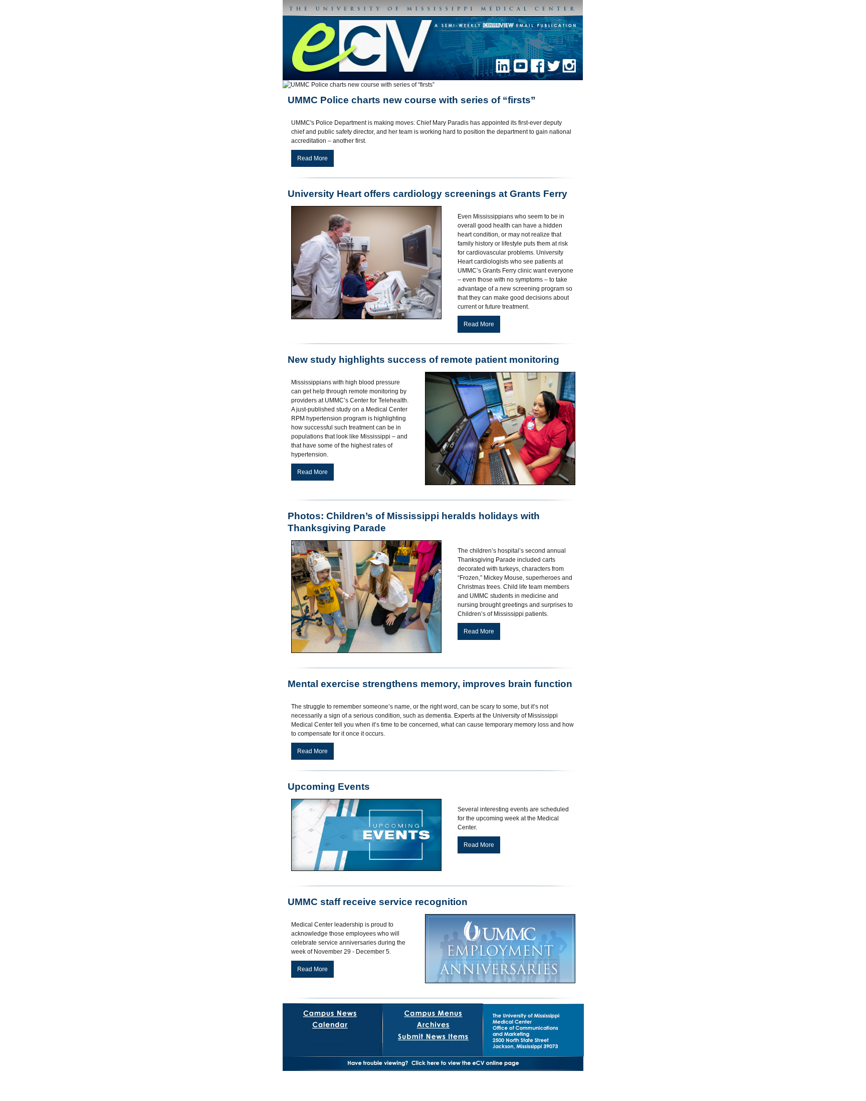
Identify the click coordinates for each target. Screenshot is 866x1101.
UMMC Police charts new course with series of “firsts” (412, 100)
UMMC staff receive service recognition (378, 902)
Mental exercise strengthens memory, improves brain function (430, 684)
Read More (312, 158)
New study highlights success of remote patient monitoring (423, 359)
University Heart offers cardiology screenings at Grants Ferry (427, 193)
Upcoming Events (329, 786)
